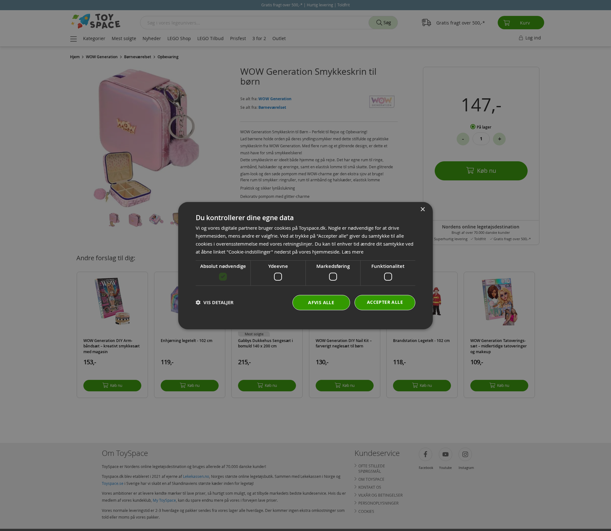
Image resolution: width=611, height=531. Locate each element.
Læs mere (352, 251)
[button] (215, 302)
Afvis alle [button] (321, 302)
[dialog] (305, 265)
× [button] (422, 209)
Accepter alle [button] (385, 302)
